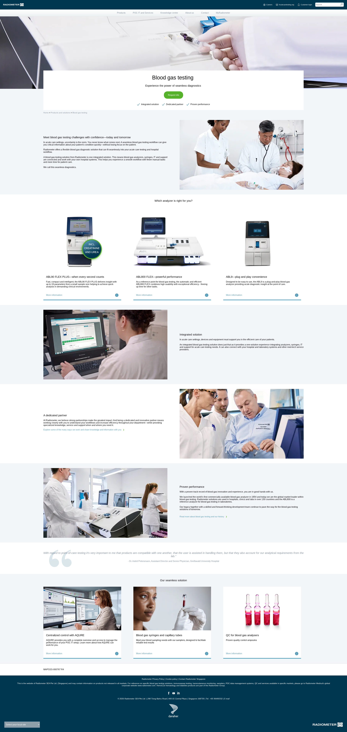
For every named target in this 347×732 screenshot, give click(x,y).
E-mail (226, 699)
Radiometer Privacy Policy (153, 679)
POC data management (236, 683)
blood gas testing (157, 683)
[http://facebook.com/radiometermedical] (168, 694)
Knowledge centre (169, 13)
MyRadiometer (223, 13)
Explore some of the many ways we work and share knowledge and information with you (82, 429)
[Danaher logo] (173, 716)
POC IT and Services (143, 13)
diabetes (183, 685)
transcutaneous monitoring (204, 683)
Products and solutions (60, 113)
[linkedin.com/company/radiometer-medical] (178, 694)
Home (46, 113)
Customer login (306, 5)
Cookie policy (171, 679)
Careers (269, 5)
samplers (221, 683)
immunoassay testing (183, 683)
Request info (173, 95)
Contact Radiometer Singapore (192, 679)
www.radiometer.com (146, 685)
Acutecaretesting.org (286, 5)
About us (189, 13)
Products (121, 13)
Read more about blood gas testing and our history (202, 516)
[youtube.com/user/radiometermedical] (173, 694)
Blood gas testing (79, 113)
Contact (205, 13)
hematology (171, 685)
